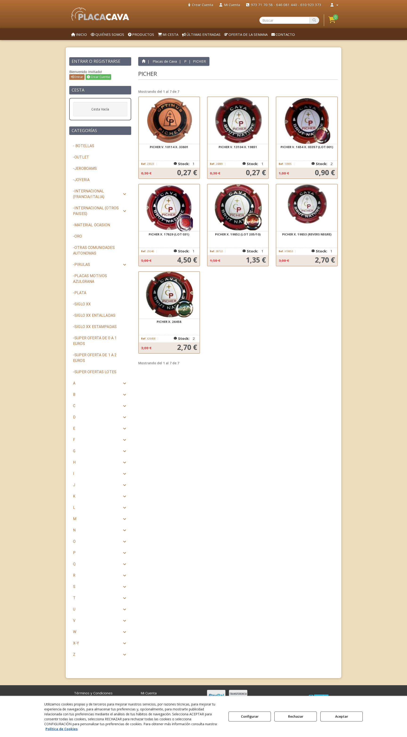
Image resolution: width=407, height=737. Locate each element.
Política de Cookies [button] (61, 729)
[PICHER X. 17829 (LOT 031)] (169, 207)
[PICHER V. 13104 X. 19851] (238, 120)
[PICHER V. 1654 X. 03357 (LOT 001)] (306, 120)
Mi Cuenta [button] (149, 693)
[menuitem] (200, 4)
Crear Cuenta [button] (100, 77)
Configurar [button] (250, 716)
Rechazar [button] (295, 716)
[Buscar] (314, 20)
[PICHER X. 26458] (169, 295)
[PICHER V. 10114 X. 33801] (169, 120)
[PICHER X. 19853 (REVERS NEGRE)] (306, 207)
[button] (100, 14)
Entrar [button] (78, 77)
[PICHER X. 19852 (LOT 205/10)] (238, 207)
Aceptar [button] (341, 716)
